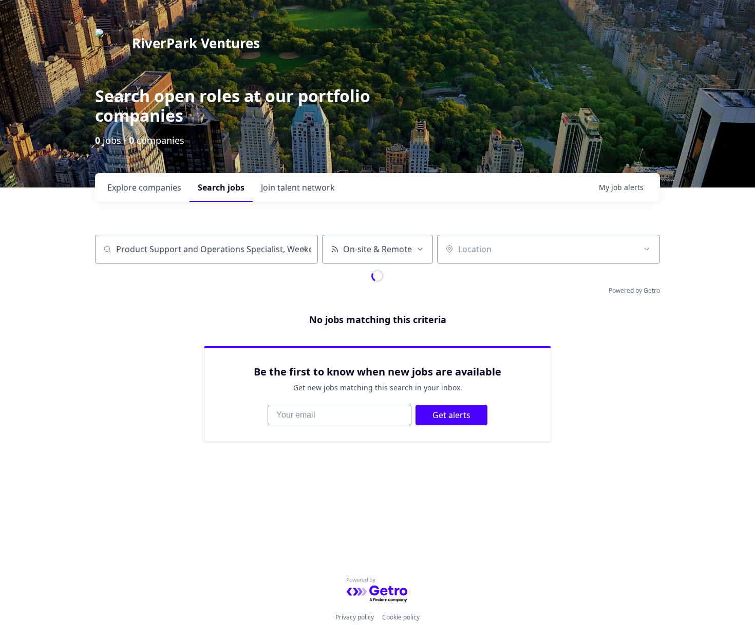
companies (144, 187)
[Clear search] (304, 249)
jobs (221, 187)
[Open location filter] (646, 249)
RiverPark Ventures (196, 43)
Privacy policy (354, 617)
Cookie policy (401, 617)
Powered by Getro (634, 290)
